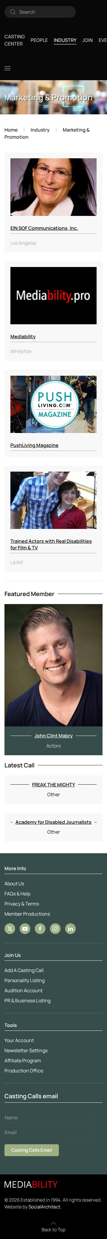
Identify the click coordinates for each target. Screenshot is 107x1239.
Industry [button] (65, 40)
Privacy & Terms (21, 903)
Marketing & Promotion (48, 97)
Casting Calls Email (31, 1150)
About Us (14, 883)
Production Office (23, 1070)
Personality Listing (24, 980)
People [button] (39, 40)
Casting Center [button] (14, 40)
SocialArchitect (44, 1207)
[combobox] (40, 12)
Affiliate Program (22, 1060)
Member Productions (27, 914)
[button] (7, 68)
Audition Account (23, 990)
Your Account (19, 1040)
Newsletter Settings (26, 1050)
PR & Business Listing (27, 1000)
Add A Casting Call (24, 970)
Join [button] (87, 40)
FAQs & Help (17, 893)
